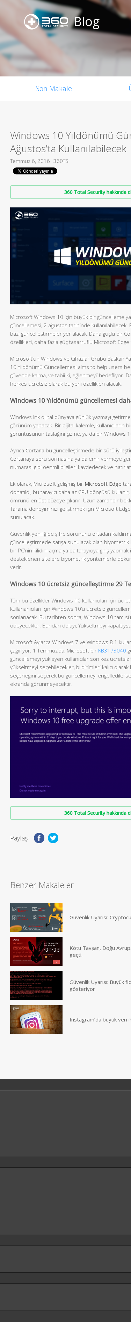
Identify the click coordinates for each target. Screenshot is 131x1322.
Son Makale (54, 88)
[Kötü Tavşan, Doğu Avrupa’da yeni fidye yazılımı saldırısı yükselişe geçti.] (36, 951)
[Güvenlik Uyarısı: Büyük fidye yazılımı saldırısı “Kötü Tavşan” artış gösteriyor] (36, 985)
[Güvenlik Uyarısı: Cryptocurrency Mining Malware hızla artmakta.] (36, 917)
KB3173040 (112, 650)
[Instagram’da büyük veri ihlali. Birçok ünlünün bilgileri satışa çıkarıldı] (36, 1019)
